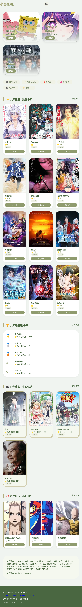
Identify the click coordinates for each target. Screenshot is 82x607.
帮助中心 (14, 596)
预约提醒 (15, 545)
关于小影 (6, 596)
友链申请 (23, 596)
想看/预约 (14, 151)
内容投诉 (31, 596)
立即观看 (10, 38)
